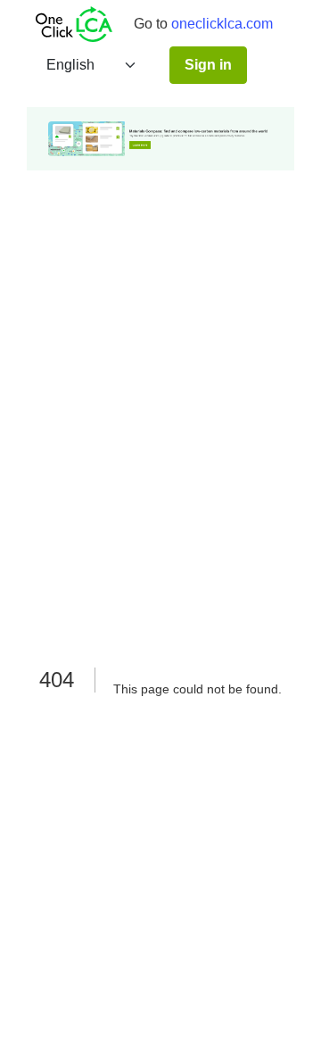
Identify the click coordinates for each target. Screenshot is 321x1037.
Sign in (208, 64)
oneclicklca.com (222, 23)
